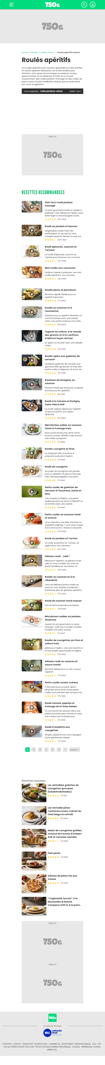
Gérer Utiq (52, 1050)
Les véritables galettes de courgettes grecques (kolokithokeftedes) (63, 788)
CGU (94, 1044)
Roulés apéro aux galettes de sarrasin (62, 358)
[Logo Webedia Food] (52, 1032)
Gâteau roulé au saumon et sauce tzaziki (61, 663)
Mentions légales (83, 1044)
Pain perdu (54, 853)
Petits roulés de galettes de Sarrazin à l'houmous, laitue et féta (63, 490)
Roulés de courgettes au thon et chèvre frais (64, 642)
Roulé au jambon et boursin (61, 226)
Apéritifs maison (47, 52)
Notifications (40, 1044)
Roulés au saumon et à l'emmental (58, 309)
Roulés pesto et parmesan (60, 289)
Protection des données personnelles (53, 1047)
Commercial (54, 1044)
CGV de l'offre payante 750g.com (18, 1047)
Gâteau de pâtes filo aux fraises (62, 877)
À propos (6, 1044)
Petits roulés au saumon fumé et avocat (63, 516)
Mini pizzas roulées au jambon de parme (63, 618)
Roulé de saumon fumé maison (63, 600)
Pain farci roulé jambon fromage (59, 204)
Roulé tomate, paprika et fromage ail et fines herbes (61, 705)
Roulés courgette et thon (60, 448)
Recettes (34, 52)
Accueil (25, 52)
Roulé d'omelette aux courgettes (57, 728)
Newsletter (28, 1044)
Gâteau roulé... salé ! (57, 556)
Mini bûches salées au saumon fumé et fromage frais (63, 426)
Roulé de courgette (56, 466)
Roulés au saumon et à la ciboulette (60, 578)
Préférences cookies (90, 1047)
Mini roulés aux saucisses (60, 268)
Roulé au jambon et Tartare (61, 538)
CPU (99, 1044)
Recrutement (68, 1044)
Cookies (76, 1047)
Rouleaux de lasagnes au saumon (60, 381)
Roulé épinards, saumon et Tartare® (61, 248)
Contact (17, 1044)
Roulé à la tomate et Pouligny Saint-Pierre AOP (62, 403)
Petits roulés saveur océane (61, 682)
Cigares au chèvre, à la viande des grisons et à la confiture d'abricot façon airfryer (63, 335)
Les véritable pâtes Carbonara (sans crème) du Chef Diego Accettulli (64, 811)
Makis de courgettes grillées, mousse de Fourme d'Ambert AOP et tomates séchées (65, 834)
